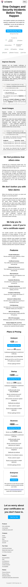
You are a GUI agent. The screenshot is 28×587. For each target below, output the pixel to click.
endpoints (18, 349)
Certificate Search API (7, 529)
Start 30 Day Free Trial (14, 345)
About (3, 535)
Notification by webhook (14, 403)
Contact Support (6, 564)
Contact (4, 537)
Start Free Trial (14, 517)
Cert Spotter (5, 528)
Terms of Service (6, 572)
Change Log (5, 540)
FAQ (3, 559)
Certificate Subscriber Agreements (10, 577)
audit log (14, 363)
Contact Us (14, 479)
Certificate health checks (11, 356)
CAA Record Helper (7, 548)
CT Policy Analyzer (6, 551)
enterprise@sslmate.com (16, 489)
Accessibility (5, 566)
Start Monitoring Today (14, 31)
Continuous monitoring (9, 352)
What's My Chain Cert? (7, 550)
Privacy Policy (5, 574)
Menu (24, 1)
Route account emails (11, 408)
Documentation (6, 557)
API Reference (5, 563)
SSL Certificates (6, 526)
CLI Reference (5, 561)
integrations (14, 400)
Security (4, 542)
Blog (3, 539)
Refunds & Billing (6, 575)
